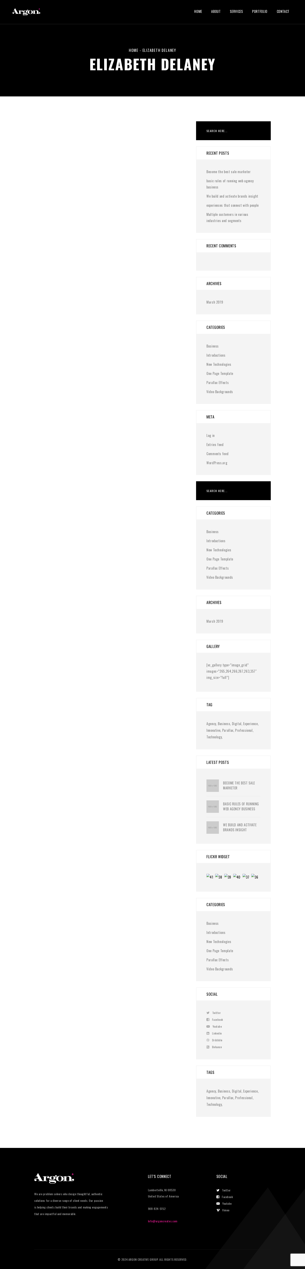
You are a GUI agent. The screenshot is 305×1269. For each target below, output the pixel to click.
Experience (250, 723)
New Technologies (218, 364)
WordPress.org (216, 462)
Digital (237, 723)
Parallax (227, 730)
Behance (217, 1047)
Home (198, 11)
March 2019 (214, 302)
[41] (210, 877)
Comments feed (217, 453)
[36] (255, 877)
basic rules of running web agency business (241, 806)
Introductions (215, 355)
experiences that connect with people (232, 205)
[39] (228, 877)
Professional (244, 730)
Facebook (217, 1019)
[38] (219, 877)
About (216, 11)
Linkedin (217, 1033)
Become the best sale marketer (228, 171)
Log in (210, 435)
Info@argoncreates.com (162, 1221)
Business (212, 346)
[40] (238, 877)
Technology (214, 736)
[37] (247, 877)
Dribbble (217, 1040)
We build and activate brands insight (232, 196)
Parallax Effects (217, 382)
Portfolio (259, 11)
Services (236, 11)
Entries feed (215, 444)
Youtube (217, 1026)
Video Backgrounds (219, 391)
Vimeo (225, 1210)
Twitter (216, 1012)
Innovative (213, 730)
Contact (283, 11)
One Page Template (219, 373)
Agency (211, 723)
